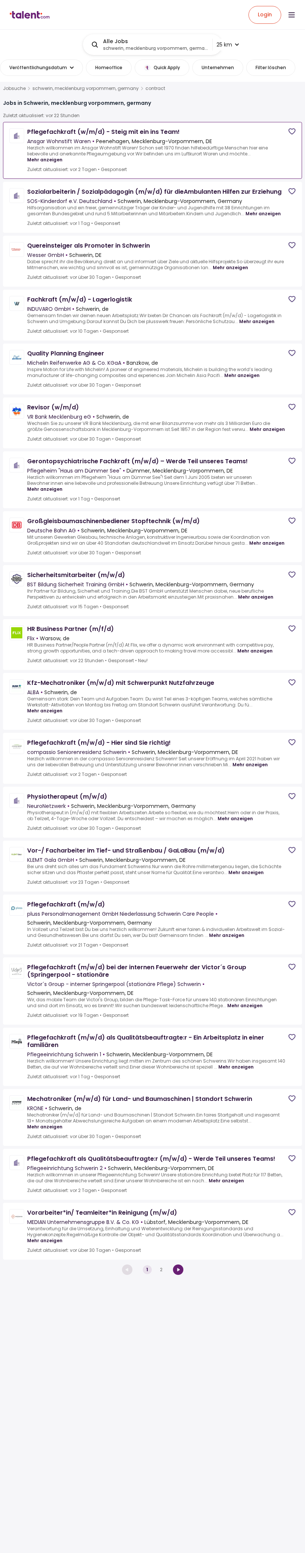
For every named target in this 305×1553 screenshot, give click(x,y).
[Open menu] (291, 14)
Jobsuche (14, 88)
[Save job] (292, 131)
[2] (178, 1269)
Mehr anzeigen (44, 160)
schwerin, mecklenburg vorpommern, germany (85, 88)
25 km (224, 44)
